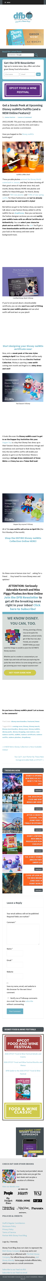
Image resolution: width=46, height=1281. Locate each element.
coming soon (17, 726)
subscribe (29, 1001)
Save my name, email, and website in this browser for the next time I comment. (21, 989)
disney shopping (19, 732)
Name (10, 949)
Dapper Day (6, 442)
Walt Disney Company (11, 1251)
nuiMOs (17, 734)
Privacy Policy (7, 1229)
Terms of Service (9, 1232)
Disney (25, 726)
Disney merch (34, 726)
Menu (8, 2)
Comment (11, 922)
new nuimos (31, 732)
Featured (30, 721)
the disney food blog (23, 12)
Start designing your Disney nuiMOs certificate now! (23, 347)
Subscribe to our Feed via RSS (14, 1269)
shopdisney (26, 737)
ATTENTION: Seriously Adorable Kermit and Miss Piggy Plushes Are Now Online (23, 589)
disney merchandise (19, 721)
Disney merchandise (10, 729)
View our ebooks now (10, 1186)
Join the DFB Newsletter (21, 597)
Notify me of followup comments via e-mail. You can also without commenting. (22, 1001)
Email (10, 960)
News (37, 721)
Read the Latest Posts (12, 51)
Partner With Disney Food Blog (14, 1235)
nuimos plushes (15, 737)
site (31, 225)
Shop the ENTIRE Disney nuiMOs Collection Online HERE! (23, 539)
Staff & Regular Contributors (13, 1223)
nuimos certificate (28, 734)
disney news (23, 729)
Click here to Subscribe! (25, 607)
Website (10, 971)
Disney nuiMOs (28, 134)
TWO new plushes (17, 195)
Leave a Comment (25, 117)
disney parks (7, 732)
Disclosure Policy (9, 1226)
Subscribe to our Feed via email (14, 1272)
